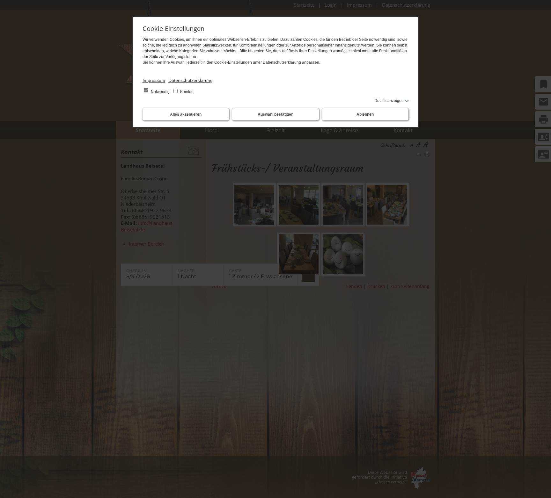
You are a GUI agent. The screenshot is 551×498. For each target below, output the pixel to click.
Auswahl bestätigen (275, 114)
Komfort (186, 92)
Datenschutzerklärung (190, 80)
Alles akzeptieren (186, 114)
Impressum (154, 80)
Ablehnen (365, 114)
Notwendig (160, 92)
